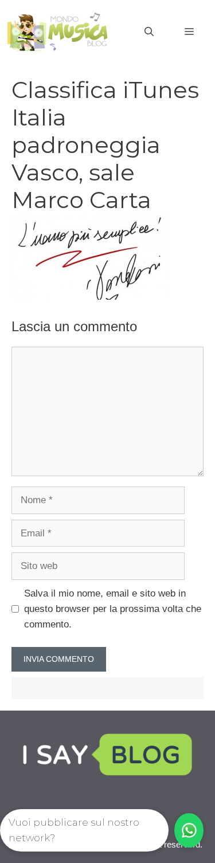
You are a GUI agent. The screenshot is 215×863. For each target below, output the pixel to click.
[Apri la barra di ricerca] (149, 32)
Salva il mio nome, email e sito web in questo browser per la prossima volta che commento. (112, 609)
